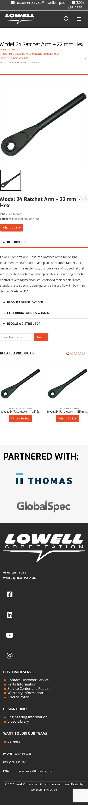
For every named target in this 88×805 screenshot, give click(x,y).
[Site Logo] (19, 19)
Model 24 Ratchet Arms (25, 218)
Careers (13, 741)
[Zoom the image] (44, 471)
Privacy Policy (18, 697)
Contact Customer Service (28, 680)
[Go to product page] (20, 383)
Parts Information (21, 684)
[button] (66, 19)
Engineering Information (27, 717)
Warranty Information (25, 692)
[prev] (80, 199)
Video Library (18, 721)
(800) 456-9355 (23, 753)
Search (40, 337)
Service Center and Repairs (28, 688)
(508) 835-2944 (18, 762)
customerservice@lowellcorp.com (41, 2)
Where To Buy (12, 227)
